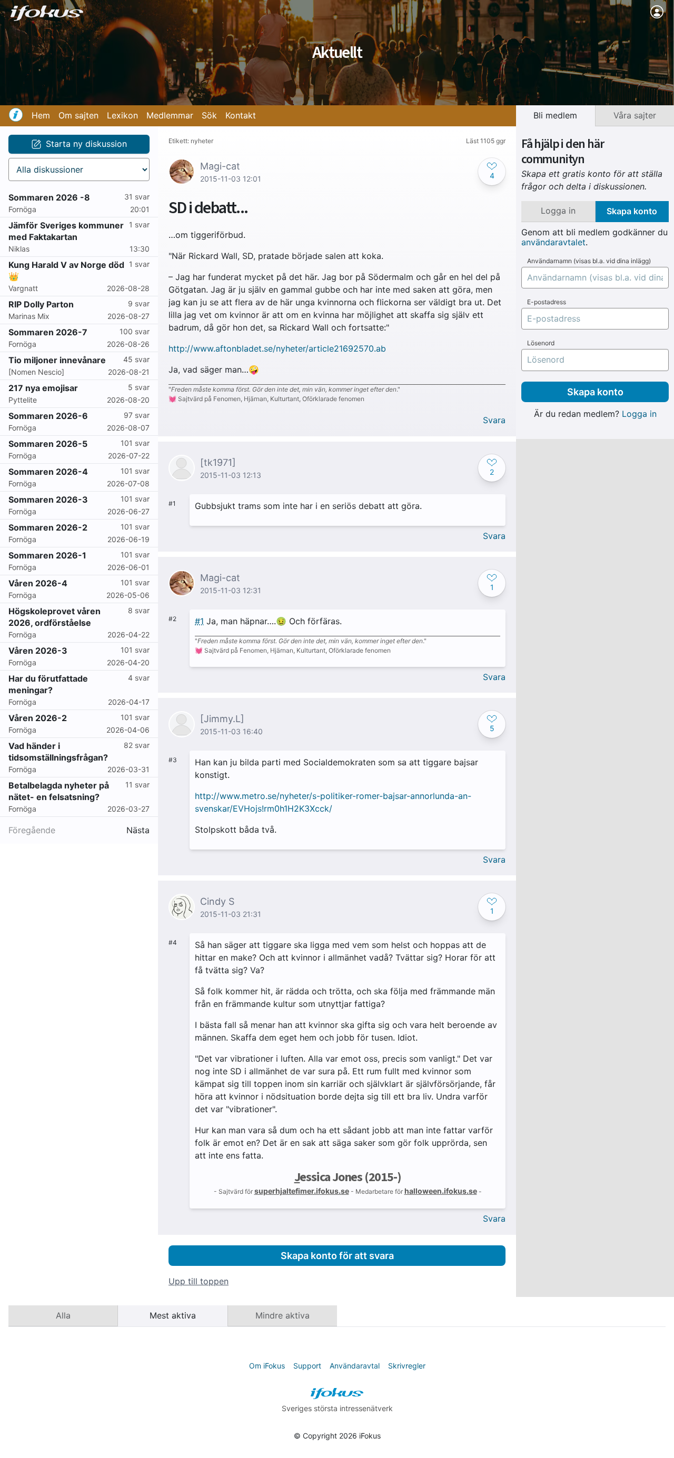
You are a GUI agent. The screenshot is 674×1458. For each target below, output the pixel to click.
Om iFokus (267, 1365)
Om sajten (78, 115)
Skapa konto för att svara (337, 1255)
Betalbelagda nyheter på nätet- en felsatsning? (58, 791)
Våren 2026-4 (37, 583)
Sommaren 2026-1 (47, 555)
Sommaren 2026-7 (47, 332)
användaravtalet (553, 242)
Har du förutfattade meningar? (48, 684)
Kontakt (240, 115)
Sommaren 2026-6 (48, 416)
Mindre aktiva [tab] (282, 1315)
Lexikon (122, 115)
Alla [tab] (63, 1315)
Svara (494, 420)
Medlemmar (169, 115)
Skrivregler (406, 1365)
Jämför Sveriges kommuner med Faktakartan (66, 231)
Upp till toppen (198, 1281)
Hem (41, 115)
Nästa (138, 830)
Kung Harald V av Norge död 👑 (66, 270)
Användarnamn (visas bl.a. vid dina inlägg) (589, 261)
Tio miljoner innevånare (57, 360)
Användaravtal (355, 1365)
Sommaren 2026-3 (48, 499)
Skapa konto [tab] (632, 211)
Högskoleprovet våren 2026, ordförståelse (54, 617)
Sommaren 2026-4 (48, 471)
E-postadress (546, 302)
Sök (209, 115)
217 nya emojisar (43, 388)
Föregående (31, 830)
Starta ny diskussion (86, 143)
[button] (492, 171)
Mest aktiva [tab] (173, 1315)
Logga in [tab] (558, 210)
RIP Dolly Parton (41, 304)
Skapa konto (595, 391)
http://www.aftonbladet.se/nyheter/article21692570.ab (277, 348)
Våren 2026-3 (37, 650)
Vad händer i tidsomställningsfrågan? (58, 752)
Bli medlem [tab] (555, 115)
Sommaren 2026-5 (47, 443)
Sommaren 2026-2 (47, 527)
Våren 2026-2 (37, 718)
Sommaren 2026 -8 (49, 197)
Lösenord (540, 343)
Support (307, 1365)
